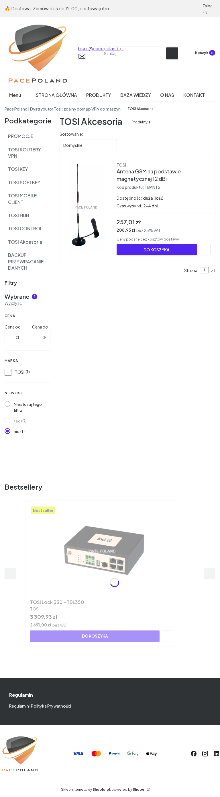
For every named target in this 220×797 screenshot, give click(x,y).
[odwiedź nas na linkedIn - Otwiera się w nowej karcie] (216, 753)
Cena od (13, 326)
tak (17, 420)
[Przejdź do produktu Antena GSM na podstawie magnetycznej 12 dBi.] (86, 207)
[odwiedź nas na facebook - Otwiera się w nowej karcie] (193, 753)
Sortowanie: (71, 134)
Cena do (40, 326)
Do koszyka (157, 249)
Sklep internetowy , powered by (103, 789)
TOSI (19, 372)
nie (16, 431)
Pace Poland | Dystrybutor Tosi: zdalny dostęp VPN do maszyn (63, 108)
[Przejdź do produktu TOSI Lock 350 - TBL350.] (101, 551)
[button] (172, 53)
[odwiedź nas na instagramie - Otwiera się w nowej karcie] (205, 753)
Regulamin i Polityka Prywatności (40, 705)
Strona (190, 270)
